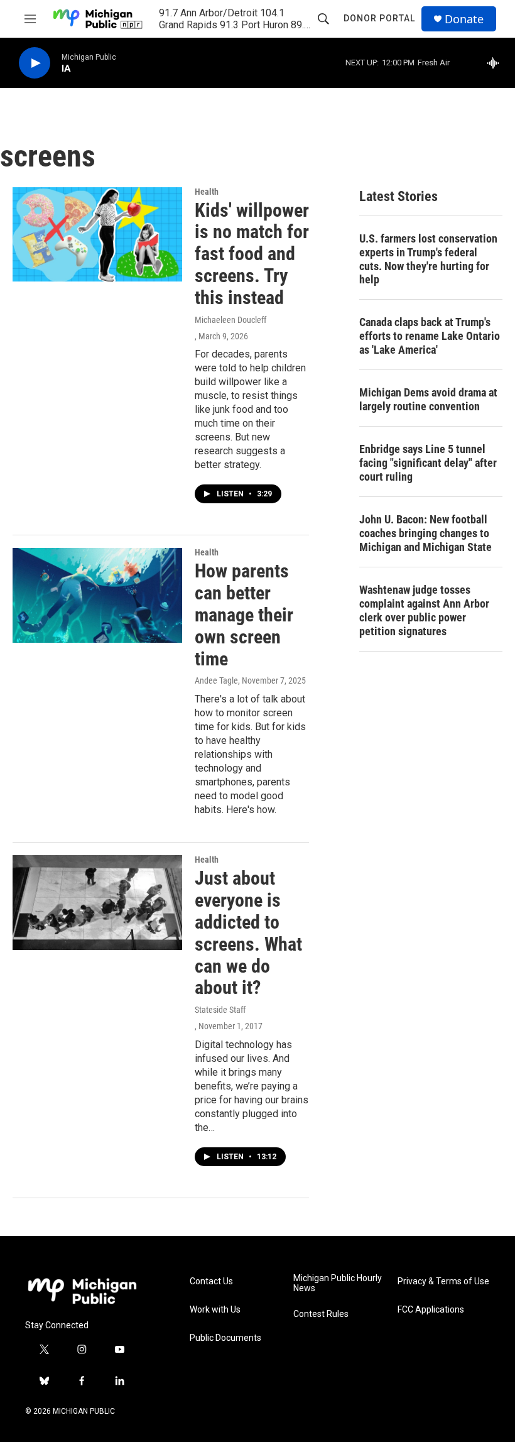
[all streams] (496, 63)
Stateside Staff (220, 1010)
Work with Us (215, 1309)
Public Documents (225, 1338)
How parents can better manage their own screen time (244, 614)
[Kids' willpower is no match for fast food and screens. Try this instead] (97, 234)
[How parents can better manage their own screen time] (97, 595)
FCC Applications (431, 1309)
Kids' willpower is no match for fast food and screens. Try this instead (252, 254)
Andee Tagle (216, 680)
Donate (464, 19)
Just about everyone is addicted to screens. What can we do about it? (248, 932)
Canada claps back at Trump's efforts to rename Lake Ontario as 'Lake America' (429, 335)
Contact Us (211, 1281)
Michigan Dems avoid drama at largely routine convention (428, 399)
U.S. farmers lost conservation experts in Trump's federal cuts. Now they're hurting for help (428, 259)
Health (207, 192)
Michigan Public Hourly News (337, 1283)
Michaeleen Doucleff (230, 320)
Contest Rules (321, 1314)
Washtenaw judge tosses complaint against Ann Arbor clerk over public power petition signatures (424, 610)
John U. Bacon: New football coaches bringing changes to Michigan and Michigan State (425, 533)
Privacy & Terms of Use (443, 1281)
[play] (34, 63)
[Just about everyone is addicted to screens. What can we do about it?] (97, 902)
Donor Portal (379, 18)
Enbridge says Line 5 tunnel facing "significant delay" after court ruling (428, 462)
